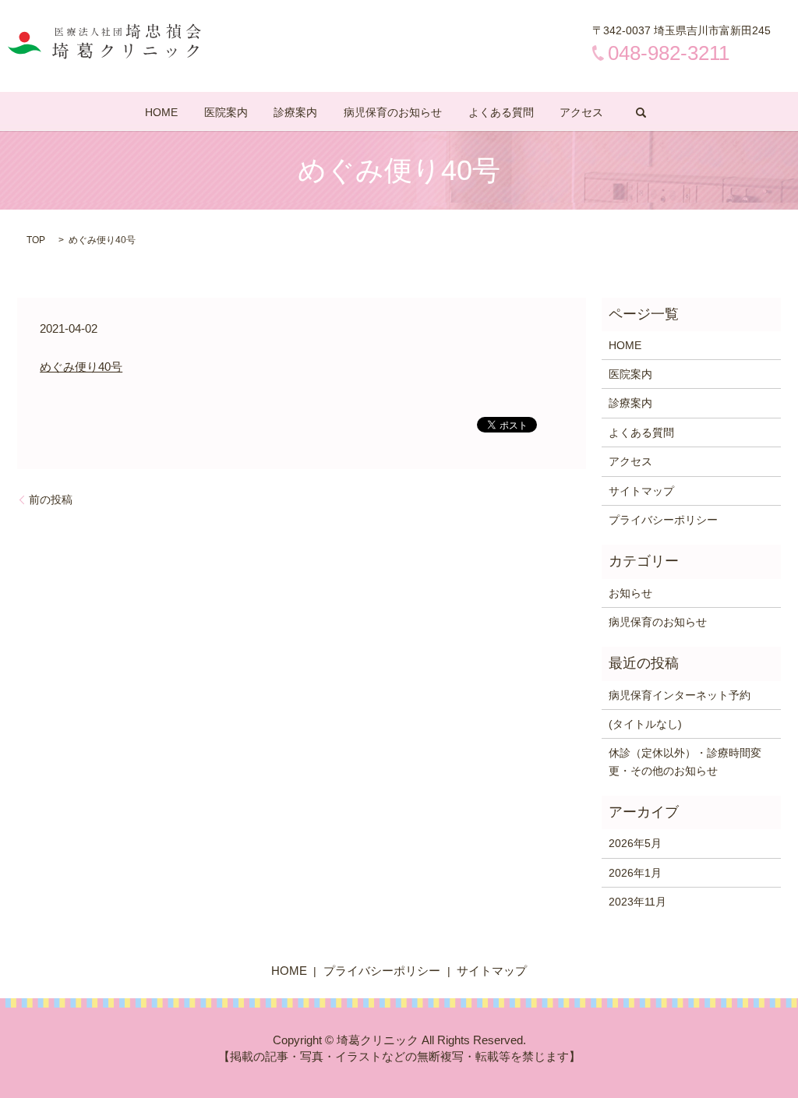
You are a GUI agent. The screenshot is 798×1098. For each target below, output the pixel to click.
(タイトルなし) (645, 724)
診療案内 (295, 112)
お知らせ (630, 593)
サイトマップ (641, 491)
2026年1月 (635, 873)
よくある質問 (501, 112)
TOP (35, 240)
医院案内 (226, 112)
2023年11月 (637, 901)
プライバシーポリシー (663, 520)
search (641, 112)
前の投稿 (50, 499)
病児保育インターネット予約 (679, 695)
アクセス (581, 112)
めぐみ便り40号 (81, 366)
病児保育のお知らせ (393, 112)
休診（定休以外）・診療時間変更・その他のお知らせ (685, 761)
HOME (161, 112)
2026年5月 (635, 843)
